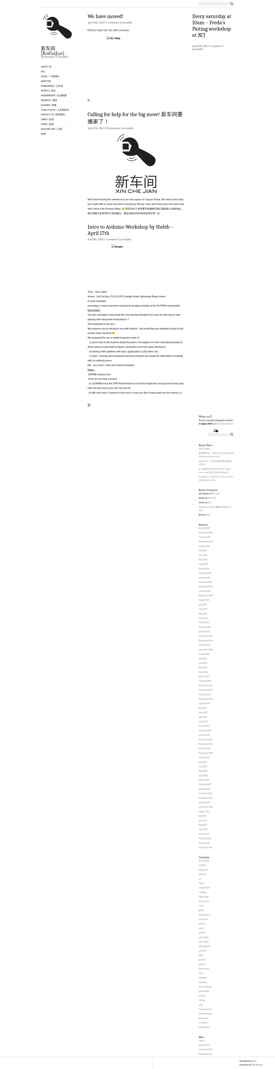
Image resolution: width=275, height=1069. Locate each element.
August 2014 (204, 654)
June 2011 (203, 820)
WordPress (257, 1065)
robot (201, 973)
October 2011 (204, 802)
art (200, 879)
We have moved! (105, 16)
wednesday (204, 1018)
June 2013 (203, 712)
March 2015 (204, 622)
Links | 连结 (47, 119)
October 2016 (204, 537)
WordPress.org (205, 1054)
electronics (204, 901)
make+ (202, 928)
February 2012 (205, 784)
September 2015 (206, 595)
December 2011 (205, 793)
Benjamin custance (207, 507)
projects (202, 964)
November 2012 (206, 744)
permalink (126, 22)
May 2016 (203, 559)
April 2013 (203, 721)
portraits (203, 950)
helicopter (203, 919)
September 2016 (206, 541)
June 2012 (203, 766)
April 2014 (203, 672)
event (201, 905)
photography (204, 946)
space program (205, 986)
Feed (43, 133)
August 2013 (204, 703)
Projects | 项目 (49, 100)
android (202, 865)
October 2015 (204, 591)
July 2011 (202, 816)
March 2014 (204, 676)
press (201, 955)
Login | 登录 (47, 124)
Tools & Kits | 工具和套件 (55, 109)
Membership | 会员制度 (54, 95)
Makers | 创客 (49, 105)
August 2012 (204, 757)
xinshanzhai (204, 1027)
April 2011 (203, 829)
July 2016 (203, 550)
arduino (202, 874)
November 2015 (206, 586)
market (202, 932)
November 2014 (206, 640)
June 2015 (203, 609)
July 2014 (203, 658)
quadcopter (204, 968)
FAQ (43, 71)
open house (204, 937)
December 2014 (205, 636)
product (202, 960)
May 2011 (203, 825)
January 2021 (204, 528)
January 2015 (204, 631)
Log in (201, 1040)
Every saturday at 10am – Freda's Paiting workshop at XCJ (211, 25)
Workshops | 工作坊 (52, 86)
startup (202, 995)
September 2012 (206, 753)
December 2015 (205, 582)
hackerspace (204, 915)
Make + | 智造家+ (50, 76)
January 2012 (204, 789)
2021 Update (204, 448)
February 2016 (205, 573)
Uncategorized (205, 1009)
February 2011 (205, 838)
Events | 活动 (48, 90)
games (201, 910)
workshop (203, 1022)
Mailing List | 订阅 (51, 129)
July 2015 (203, 604)
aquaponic (203, 869)
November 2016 (206, 532)
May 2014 (203, 667)
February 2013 (205, 730)
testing (202, 1000)
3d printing (204, 860)
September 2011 (206, 807)
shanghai (203, 977)
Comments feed (206, 1049)
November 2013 (206, 690)
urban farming (205, 1013)
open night (203, 941)
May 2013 (203, 717)
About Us (46, 66)
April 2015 (203, 618)
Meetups (46, 81)
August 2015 (204, 600)
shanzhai (203, 982)
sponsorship (204, 991)
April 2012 (203, 775)
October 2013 (204, 694)
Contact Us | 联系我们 (53, 114)
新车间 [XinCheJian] (52, 51)
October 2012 (204, 748)
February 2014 (205, 681)
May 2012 (203, 771)
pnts (254, 1061)
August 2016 (204, 546)
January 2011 (204, 843)
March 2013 (204, 726)
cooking (202, 892)
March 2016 (204, 568)
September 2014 (206, 649)
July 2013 (203, 708)
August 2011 (204, 811)
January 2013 (204, 735)
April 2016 (203, 564)
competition (204, 887)
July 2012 (203, 762)
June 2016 (203, 555)
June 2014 (203, 663)
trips (201, 1005)
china (201, 883)
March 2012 (204, 780)
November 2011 (205, 798)
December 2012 (205, 739)
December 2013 (205, 685)
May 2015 (203, 613)
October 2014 (204, 645)
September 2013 (206, 699)
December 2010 (206, 847)
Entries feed (204, 1045)
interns (202, 923)
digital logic (204, 896)
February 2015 (205, 627)
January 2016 (204, 577)
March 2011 (204, 834)
